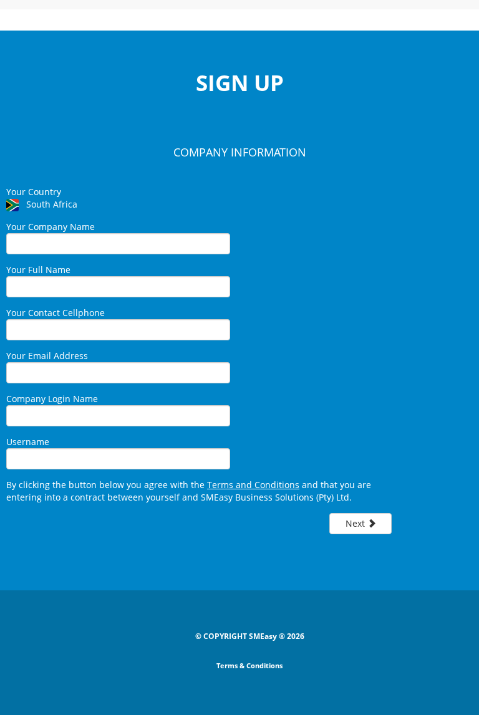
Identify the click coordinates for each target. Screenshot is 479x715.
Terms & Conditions (249, 665)
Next (356, 523)
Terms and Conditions (253, 485)
